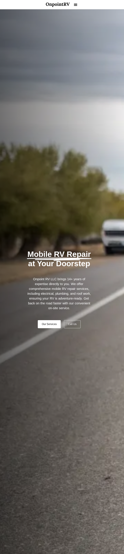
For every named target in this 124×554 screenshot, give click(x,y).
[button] (75, 4)
